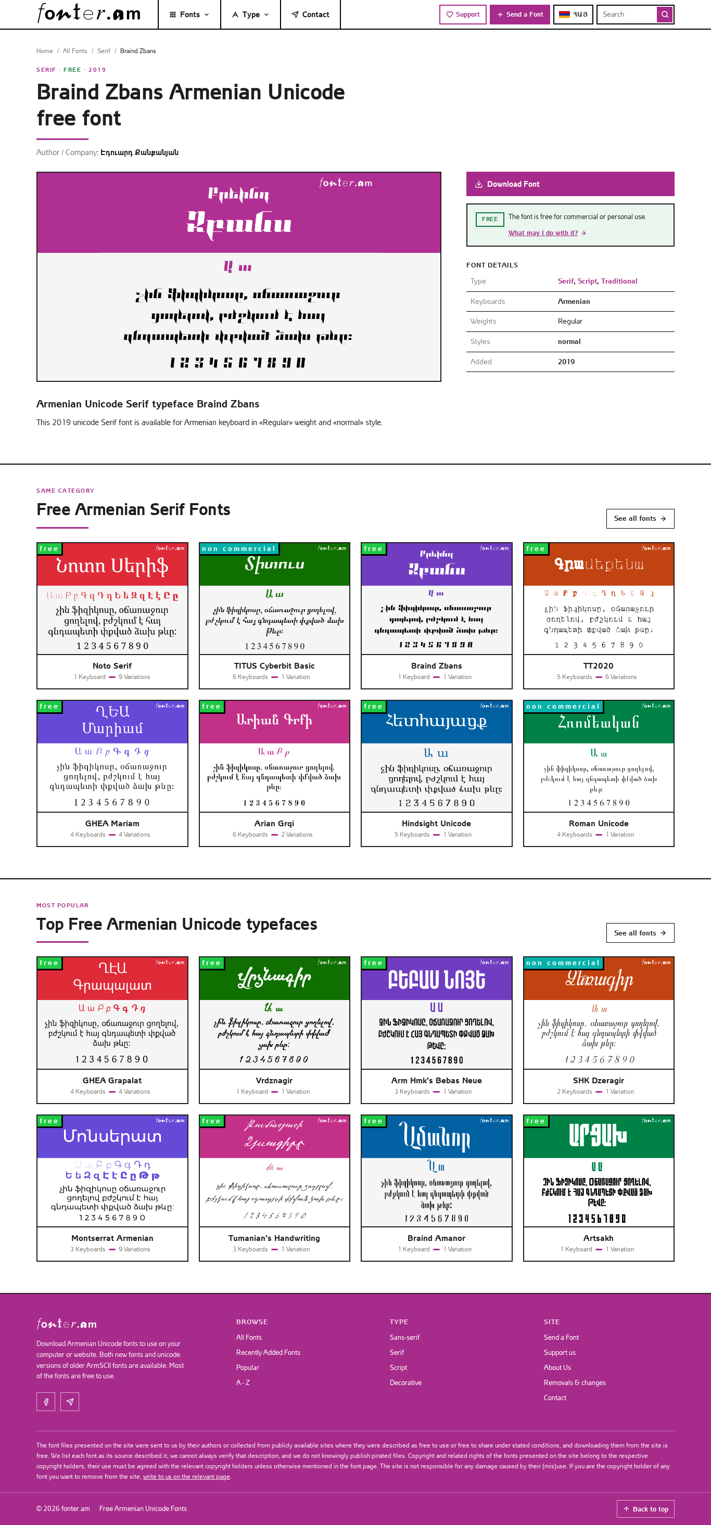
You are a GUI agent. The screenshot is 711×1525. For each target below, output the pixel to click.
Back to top (650, 1509)
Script (587, 281)
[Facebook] (45, 1401)
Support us (560, 1352)
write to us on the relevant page (186, 1476)
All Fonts (75, 51)
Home (44, 51)
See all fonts (635, 518)
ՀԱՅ (580, 14)
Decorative (406, 1383)
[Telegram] (69, 1401)
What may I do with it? (543, 233)
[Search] (664, 14)
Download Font (513, 184)
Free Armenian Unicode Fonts (143, 1509)
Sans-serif (405, 1337)
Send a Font (524, 14)
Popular (247, 1368)
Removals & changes (575, 1383)
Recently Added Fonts (268, 1352)
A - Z (243, 1383)
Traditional (619, 281)
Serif (103, 51)
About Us (557, 1368)
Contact (315, 14)
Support (468, 14)
